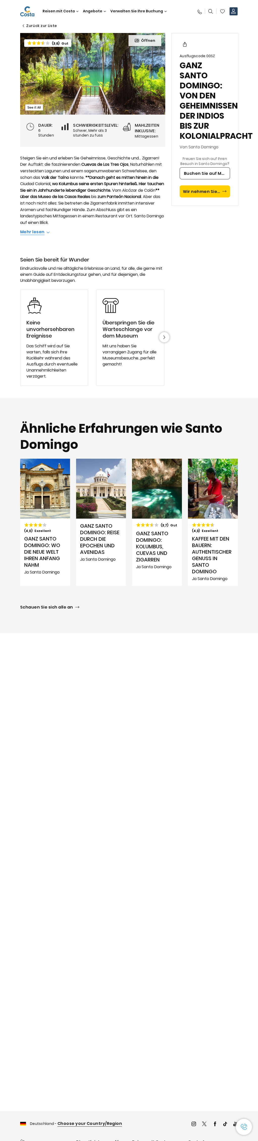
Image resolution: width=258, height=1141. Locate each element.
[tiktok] (225, 1124)
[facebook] (215, 1124)
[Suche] (211, 11)
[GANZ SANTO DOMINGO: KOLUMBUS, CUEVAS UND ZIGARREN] (157, 522)
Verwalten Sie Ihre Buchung (136, 11)
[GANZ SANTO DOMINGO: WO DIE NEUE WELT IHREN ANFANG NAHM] (45, 522)
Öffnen (148, 40)
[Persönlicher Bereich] (233, 11)
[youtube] (235, 1124)
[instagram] (193, 1124)
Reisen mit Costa (59, 11)
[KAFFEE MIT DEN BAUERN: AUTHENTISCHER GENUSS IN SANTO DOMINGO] (213, 522)
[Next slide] (164, 337)
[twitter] (204, 1124)
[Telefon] (199, 11)
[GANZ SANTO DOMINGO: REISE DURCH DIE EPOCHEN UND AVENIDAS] (101, 522)
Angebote (92, 11)
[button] (222, 11)
